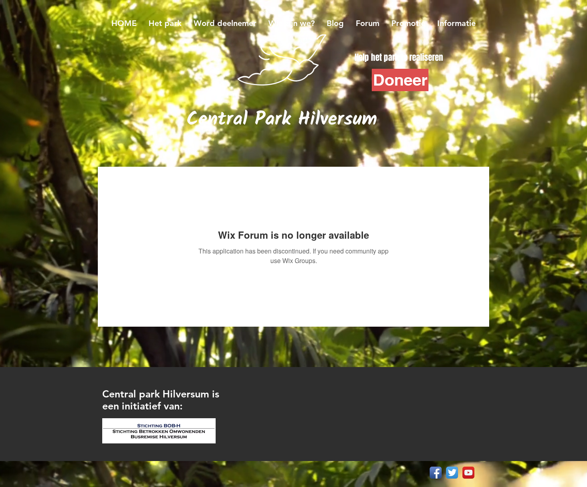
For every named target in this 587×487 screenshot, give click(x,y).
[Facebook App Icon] (436, 473)
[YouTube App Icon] (468, 473)
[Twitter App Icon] (452, 473)
